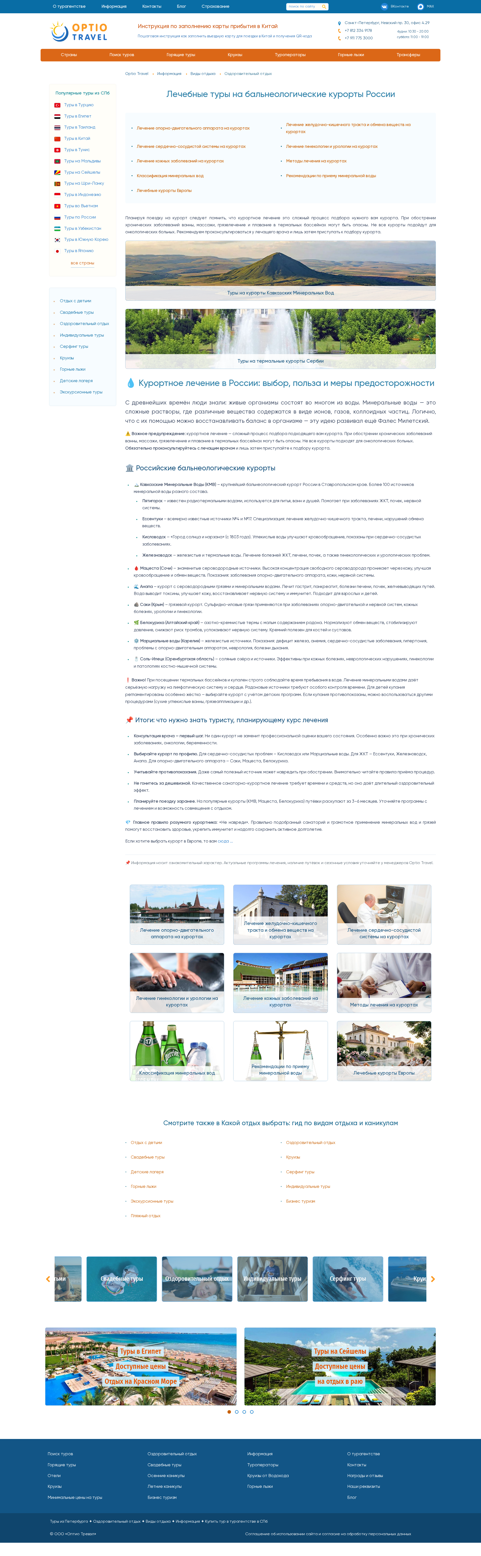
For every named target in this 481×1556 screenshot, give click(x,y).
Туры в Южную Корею (86, 240)
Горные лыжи (351, 55)
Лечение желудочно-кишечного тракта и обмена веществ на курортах (348, 128)
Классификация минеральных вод (170, 176)
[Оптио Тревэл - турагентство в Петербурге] (78, 31)
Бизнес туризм (300, 1201)
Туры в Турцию (79, 105)
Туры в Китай (77, 139)
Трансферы (408, 55)
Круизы (235, 55)
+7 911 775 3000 (359, 38)
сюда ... (225, 841)
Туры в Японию (79, 251)
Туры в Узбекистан (82, 229)
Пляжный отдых (146, 1216)
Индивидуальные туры (82, 335)
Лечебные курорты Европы (164, 191)
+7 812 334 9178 (358, 31)
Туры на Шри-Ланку (84, 183)
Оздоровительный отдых (84, 324)
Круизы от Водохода (268, 1476)
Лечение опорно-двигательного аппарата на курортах (193, 128)
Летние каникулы (165, 1487)
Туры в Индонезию (82, 195)
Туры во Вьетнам (81, 206)
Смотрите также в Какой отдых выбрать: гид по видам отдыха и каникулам (280, 1123)
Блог (181, 7)
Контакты (151, 7)
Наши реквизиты (363, 1487)
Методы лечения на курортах (316, 161)
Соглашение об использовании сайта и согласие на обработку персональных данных (328, 1534)
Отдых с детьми (75, 301)
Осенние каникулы (166, 1476)
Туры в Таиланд (79, 127)
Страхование (215, 7)
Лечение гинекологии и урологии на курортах (332, 147)
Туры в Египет (77, 116)
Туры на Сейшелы (82, 172)
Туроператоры (290, 55)
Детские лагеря (76, 381)
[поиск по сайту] (324, 7)
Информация (114, 7)
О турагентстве (69, 7)
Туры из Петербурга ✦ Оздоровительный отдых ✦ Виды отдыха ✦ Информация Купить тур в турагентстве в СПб (159, 1522)
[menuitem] (69, 6)
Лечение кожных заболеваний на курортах (180, 161)
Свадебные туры (77, 312)
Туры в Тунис (77, 150)
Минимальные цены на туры (75, 1498)
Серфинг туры (74, 347)
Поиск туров (121, 55)
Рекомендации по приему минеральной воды (331, 176)
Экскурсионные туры (81, 392)
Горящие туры (181, 55)
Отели (54, 1476)
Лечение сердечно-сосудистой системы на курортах (191, 147)
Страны (69, 55)
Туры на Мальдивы (82, 161)
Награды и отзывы (365, 1476)
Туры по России (80, 217)
